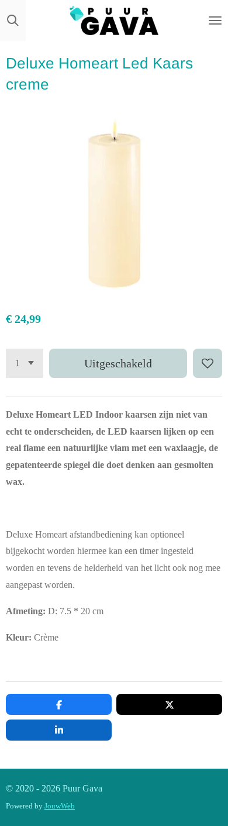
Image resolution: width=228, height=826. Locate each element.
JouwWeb (59, 805)
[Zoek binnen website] (13, 20)
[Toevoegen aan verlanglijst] (207, 363)
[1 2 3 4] (24, 363)
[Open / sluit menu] (215, 20)
